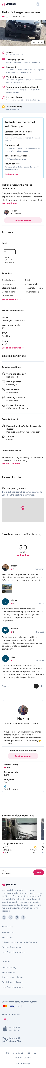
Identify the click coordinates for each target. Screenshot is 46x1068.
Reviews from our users (13, 947)
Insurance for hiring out (13, 977)
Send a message (23, 220)
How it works (8, 932)
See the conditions (11, 463)
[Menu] (40, 4)
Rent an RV (7, 937)
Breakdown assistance (12, 982)
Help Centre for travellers (13, 952)
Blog (8, 1053)
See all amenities (10, 299)
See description (9, 203)
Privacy (18, 1057)
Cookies (27, 1057)
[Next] (34, 829)
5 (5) (6, 16)
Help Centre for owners (12, 987)
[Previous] (5, 829)
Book (38, 872)
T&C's (34, 1053)
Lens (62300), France (17, 16)
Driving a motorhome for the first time (19, 942)
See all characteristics (13, 348)
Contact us (18, 1053)
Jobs (27, 1053)
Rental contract (9, 972)
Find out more (11, 174)
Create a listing (9, 967)
